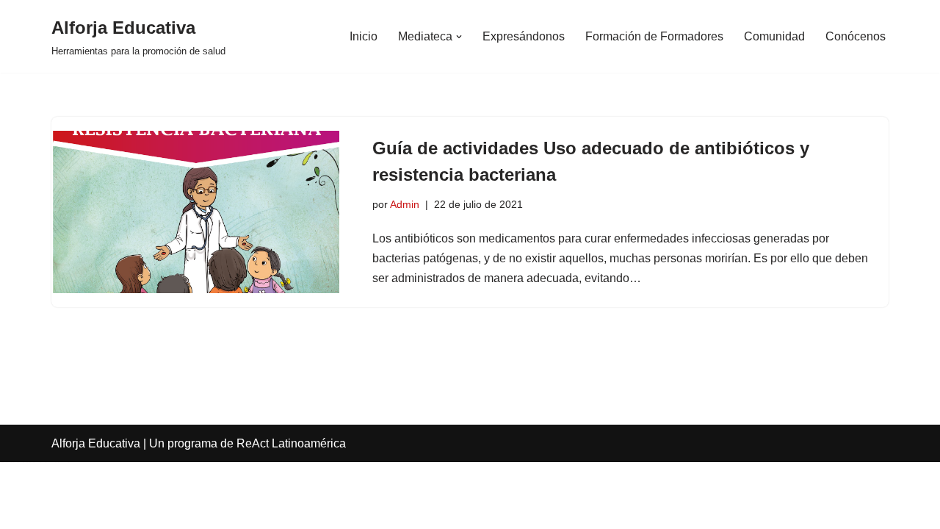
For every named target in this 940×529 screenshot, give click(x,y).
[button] (459, 37)
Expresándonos (523, 36)
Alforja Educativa (95, 443)
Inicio (363, 36)
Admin (404, 204)
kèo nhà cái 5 (35, 462)
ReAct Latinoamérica (291, 443)
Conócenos (855, 36)
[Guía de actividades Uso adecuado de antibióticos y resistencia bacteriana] (195, 212)
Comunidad (774, 36)
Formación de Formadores (654, 36)
